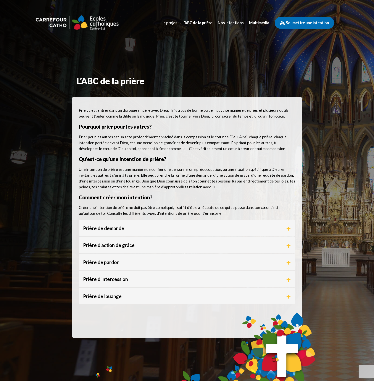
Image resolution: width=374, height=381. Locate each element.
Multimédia (259, 22)
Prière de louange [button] (102, 296)
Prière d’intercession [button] (105, 279)
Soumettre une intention (307, 22)
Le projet (169, 22)
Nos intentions (231, 22)
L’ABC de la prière (197, 22)
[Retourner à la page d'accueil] (77, 22)
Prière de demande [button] (103, 228)
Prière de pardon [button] (101, 262)
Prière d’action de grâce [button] (109, 245)
